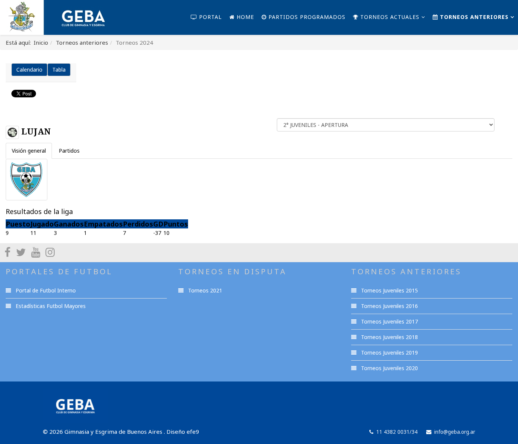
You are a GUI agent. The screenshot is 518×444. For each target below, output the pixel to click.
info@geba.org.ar (454, 431)
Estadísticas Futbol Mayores (50, 306)
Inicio (41, 42)
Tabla (59, 69)
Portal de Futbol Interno (45, 290)
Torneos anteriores (473, 16)
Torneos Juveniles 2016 (388, 306)
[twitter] (21, 252)
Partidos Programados (306, 16)
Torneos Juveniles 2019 (388, 352)
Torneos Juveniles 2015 (388, 290)
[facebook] (8, 252)
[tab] (29, 151)
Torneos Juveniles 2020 (388, 368)
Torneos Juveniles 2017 (388, 321)
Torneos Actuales (388, 16)
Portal (209, 16)
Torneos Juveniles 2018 (388, 337)
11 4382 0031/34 (397, 431)
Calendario (29, 69)
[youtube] (35, 252)
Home (244, 16)
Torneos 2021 (204, 290)
